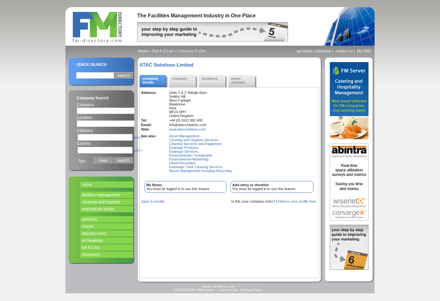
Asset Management (184, 136)
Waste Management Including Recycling (200, 171)
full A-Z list (91, 247)
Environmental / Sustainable (190, 155)
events (87, 226)
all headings (92, 240)
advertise (323, 51)
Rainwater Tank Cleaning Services (196, 167)
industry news (94, 233)
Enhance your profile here (296, 201)
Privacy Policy (252, 290)
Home (143, 51)
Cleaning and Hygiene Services (193, 140)
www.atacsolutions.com (187, 129)
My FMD (364, 51)
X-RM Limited (205, 290)
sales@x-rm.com (223, 286)
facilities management (101, 195)
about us (89, 219)
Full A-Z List (162, 51)
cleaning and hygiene (101, 202)
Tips (81, 161)
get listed (304, 51)
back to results (153, 201)
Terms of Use (228, 290)
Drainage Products (183, 148)
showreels (91, 254)
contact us (344, 51)
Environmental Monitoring (188, 159)
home (87, 184)
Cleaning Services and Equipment (195, 144)
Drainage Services (183, 151)
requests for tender (98, 209)
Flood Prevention (182, 163)
